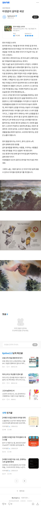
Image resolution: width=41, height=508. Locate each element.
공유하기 (37, 504)
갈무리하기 (33, 504)
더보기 (37, 2)
